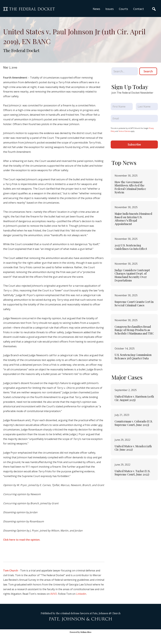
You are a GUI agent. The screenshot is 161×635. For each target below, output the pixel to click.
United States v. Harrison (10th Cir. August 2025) (134, 398)
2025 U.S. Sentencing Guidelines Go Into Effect (131, 247)
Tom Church (10, 570)
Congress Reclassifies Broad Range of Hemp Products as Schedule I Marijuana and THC (134, 330)
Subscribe (134, 144)
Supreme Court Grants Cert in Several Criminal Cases (134, 303)
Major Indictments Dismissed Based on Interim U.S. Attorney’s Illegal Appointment (133, 219)
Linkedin (81, 594)
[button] (109, 9)
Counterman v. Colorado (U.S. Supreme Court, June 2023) (134, 423)
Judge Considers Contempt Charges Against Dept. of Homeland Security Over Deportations (132, 275)
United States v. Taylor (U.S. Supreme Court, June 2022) (132, 472)
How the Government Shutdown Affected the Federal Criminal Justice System (130, 187)
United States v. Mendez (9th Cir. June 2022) (133, 448)
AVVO (53, 594)
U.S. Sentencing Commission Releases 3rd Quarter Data (133, 356)
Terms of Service (124, 131)
